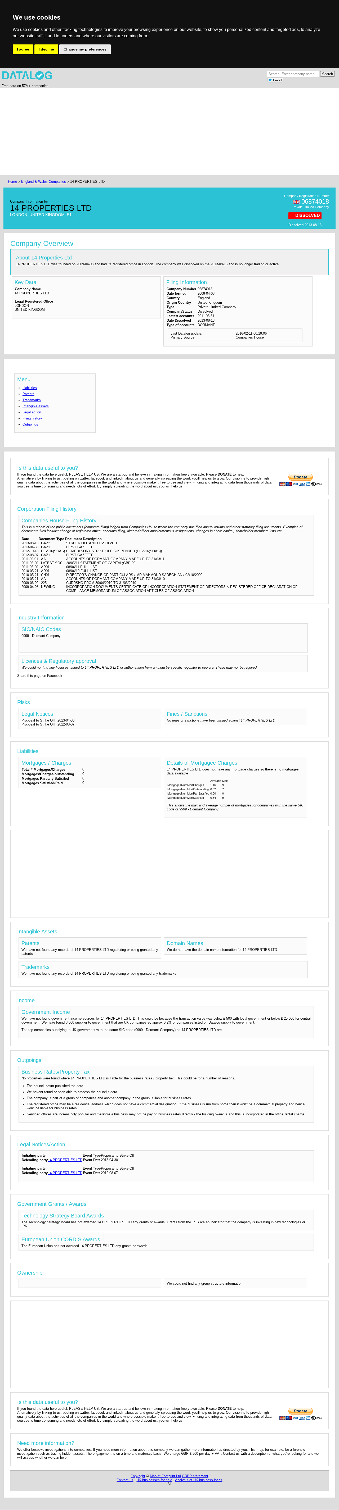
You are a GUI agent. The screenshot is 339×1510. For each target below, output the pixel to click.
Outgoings (30, 424)
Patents (28, 394)
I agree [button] (23, 49)
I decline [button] (46, 49)
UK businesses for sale (154, 1480)
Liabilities (30, 388)
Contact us (125, 1480)
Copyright (138, 1476)
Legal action (32, 412)
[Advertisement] (166, 132)
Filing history (32, 418)
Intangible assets (36, 406)
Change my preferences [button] (85, 49)
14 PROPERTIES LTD (65, 1160)
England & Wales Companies (44, 182)
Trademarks (32, 400)
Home (12, 182)
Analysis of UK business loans (198, 1480)
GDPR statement (195, 1476)
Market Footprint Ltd (165, 1476)
